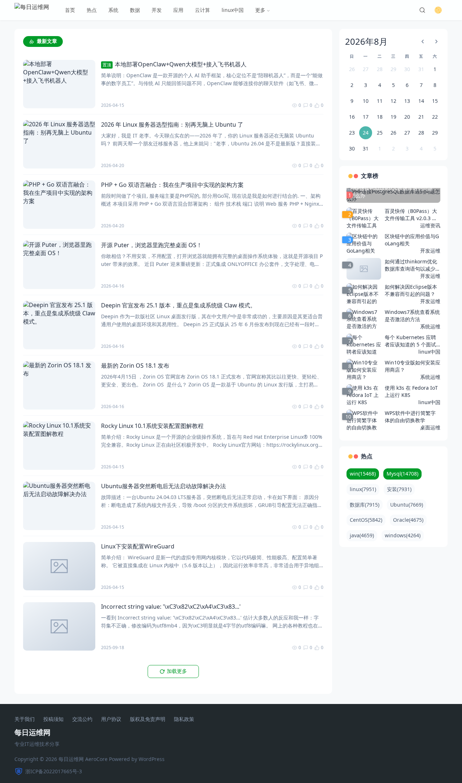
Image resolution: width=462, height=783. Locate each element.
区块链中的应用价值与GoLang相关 (412, 240)
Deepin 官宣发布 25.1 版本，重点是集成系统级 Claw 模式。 (178, 305)
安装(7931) (399, 489)
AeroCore (96, 759)
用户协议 (111, 719)
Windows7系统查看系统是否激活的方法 (412, 316)
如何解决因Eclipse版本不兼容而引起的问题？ (411, 290)
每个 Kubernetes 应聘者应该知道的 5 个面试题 (410, 341)
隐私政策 (184, 719)
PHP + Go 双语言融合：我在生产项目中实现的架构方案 (172, 185)
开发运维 (430, 250)
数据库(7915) (364, 504)
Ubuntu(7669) (406, 504)
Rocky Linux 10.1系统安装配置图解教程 (152, 426)
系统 (113, 9)
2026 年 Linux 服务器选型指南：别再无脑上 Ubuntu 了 (172, 124)
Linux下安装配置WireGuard (137, 546)
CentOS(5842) (366, 519)
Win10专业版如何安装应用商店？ (412, 366)
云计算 (202, 9)
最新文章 (47, 41)
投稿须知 (53, 719)
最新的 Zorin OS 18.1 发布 (135, 365)
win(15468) (363, 473)
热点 (92, 9)
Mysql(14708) (402, 473)
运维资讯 (430, 225)
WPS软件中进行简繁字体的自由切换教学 (410, 417)
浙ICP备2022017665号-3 (53, 771)
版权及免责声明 (147, 719)
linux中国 (233, 9)
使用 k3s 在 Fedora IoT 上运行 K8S (411, 391)
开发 (157, 9)
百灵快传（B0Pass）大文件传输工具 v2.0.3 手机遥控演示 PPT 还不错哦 (411, 214)
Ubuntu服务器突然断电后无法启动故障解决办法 (163, 486)
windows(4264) (402, 535)
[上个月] (422, 41)
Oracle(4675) (408, 519)
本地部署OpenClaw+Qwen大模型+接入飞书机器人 (175, 64)
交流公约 (82, 719)
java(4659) (362, 535)
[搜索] (422, 10)
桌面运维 (430, 427)
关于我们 (24, 719)
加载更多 (177, 671)
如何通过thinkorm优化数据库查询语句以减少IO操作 (411, 265)
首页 (70, 9)
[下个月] (436, 41)
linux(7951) (363, 489)
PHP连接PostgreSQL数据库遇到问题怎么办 (391, 192)
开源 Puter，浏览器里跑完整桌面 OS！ (151, 245)
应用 (178, 9)
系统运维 (430, 326)
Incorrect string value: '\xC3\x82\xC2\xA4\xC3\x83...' (171, 607)
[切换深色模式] (438, 10)
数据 (135, 9)
